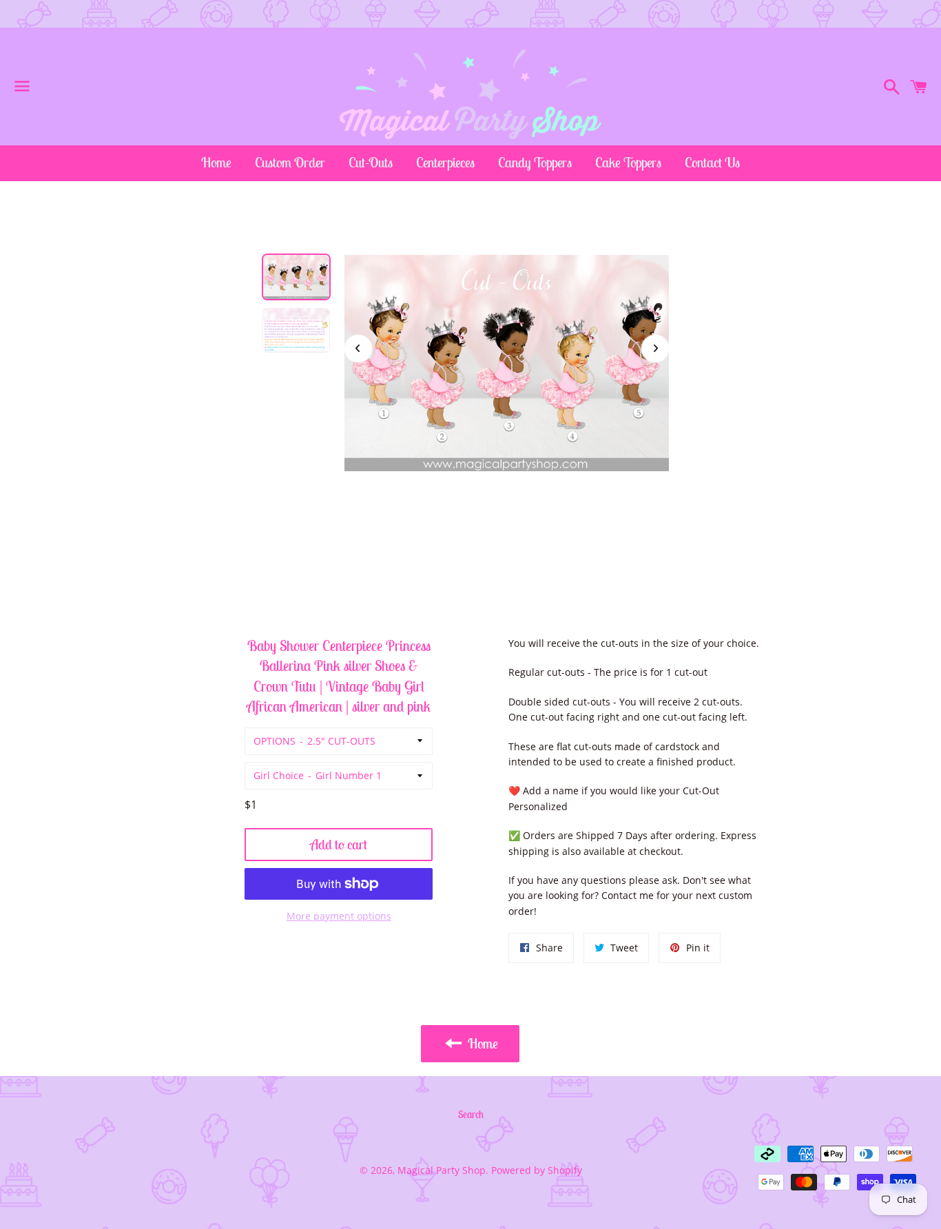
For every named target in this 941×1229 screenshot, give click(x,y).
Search (471, 1114)
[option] (296, 277)
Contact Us (712, 162)
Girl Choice (279, 775)
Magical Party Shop (441, 1170)
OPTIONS (275, 740)
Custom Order (290, 162)
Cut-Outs (371, 162)
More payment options (339, 915)
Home (216, 162)
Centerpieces (445, 162)
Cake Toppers (628, 162)
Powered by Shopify (536, 1170)
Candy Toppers (535, 162)
